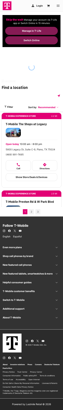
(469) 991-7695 (15, 154)
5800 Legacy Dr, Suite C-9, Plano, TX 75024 (30, 149)
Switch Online (31, 40)
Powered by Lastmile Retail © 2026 (31, 404)
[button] (48, 107)
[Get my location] (59, 96)
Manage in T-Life (31, 30)
